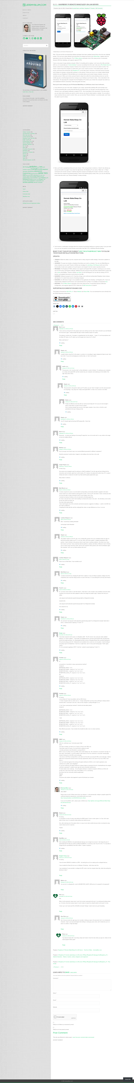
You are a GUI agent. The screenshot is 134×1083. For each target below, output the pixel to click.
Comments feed (26, 194)
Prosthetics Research (27, 149)
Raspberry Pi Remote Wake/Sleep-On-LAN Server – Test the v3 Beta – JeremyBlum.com (80, 950)
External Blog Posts (27, 141)
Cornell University (27, 136)
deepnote (45, 169)
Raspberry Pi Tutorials (28, 152)
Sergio (61, 633)
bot (41, 167)
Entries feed (25, 191)
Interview (28, 175)
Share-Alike (86, 291)
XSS (59, 272)
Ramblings (25, 150)
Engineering (26, 173)
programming (26, 177)
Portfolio (26, 12)
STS (28, 180)
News (24, 147)
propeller (31, 177)
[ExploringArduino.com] (36, 70)
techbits (25, 182)
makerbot (35, 175)
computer (25, 169)
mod (39, 175)
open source (30, 176)
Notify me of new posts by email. (61, 1029)
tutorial (30, 182)
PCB (38, 176)
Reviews (25, 153)
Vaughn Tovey (63, 855)
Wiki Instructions (87, 285)
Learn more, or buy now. (28, 91)
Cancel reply (73, 972)
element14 (38, 171)
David (67, 972)
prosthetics (35, 177)
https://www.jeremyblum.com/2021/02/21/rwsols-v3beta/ (73, 798)
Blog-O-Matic (27, 9)
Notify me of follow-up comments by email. (63, 1024)
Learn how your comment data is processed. (83, 1037)
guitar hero (43, 173)
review (31, 179)
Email (54, 1000)
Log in (24, 189)
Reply (60, 345)
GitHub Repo (96, 56)
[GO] (46, 45)
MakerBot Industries (27, 144)
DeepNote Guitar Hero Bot (29, 138)
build (43, 167)
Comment (56, 978)
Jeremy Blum (64, 788)
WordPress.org (26, 196)
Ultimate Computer (37, 182)
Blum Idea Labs (26, 135)
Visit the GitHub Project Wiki (90, 251)
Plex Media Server (105, 65)
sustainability (38, 180)
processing (42, 176)
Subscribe (128, 1079)
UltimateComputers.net (28, 160)
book (38, 167)
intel (24, 175)
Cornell (34, 169)
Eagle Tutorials (26, 139)
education (25, 171)
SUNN (24, 156)
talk (43, 180)
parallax (35, 176)
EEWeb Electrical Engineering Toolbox (31, 203)
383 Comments (99, 8)
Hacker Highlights (27, 142)
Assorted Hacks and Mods (29, 133)
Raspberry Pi (44, 177)
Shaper (24, 155)
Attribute (79, 291)
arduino (33, 166)
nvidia (41, 175)
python (40, 177)
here (106, 281)
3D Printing (26, 167)
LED (31, 175)
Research (26, 179)
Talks (24, 158)
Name (55, 993)
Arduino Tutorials (26, 132)
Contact (25, 18)
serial (38, 179)
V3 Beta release (78, 58)
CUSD (40, 169)
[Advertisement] (35, 117)
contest (28, 169)
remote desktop (72, 65)
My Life (24, 146)
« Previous (55, 325)
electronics (31, 171)
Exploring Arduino (34, 173)
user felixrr (79, 272)
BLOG (55, 4)
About (25, 15)
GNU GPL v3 (69, 291)
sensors (34, 179)
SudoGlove (32, 180)
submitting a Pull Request (93, 265)
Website (55, 1007)
